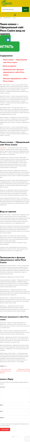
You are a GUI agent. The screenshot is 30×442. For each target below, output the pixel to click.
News (1, 17)
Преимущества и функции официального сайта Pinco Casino (13, 72)
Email (1, 411)
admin (14, 17)
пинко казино (3, 147)
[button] (15, 15)
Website (2, 417)
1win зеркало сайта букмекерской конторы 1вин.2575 (5, 370)
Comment (2, 387)
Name (1, 405)
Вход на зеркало (9, 66)
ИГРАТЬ (6, 46)
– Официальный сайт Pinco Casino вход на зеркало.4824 (23, 370)
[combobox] (11, 9)
